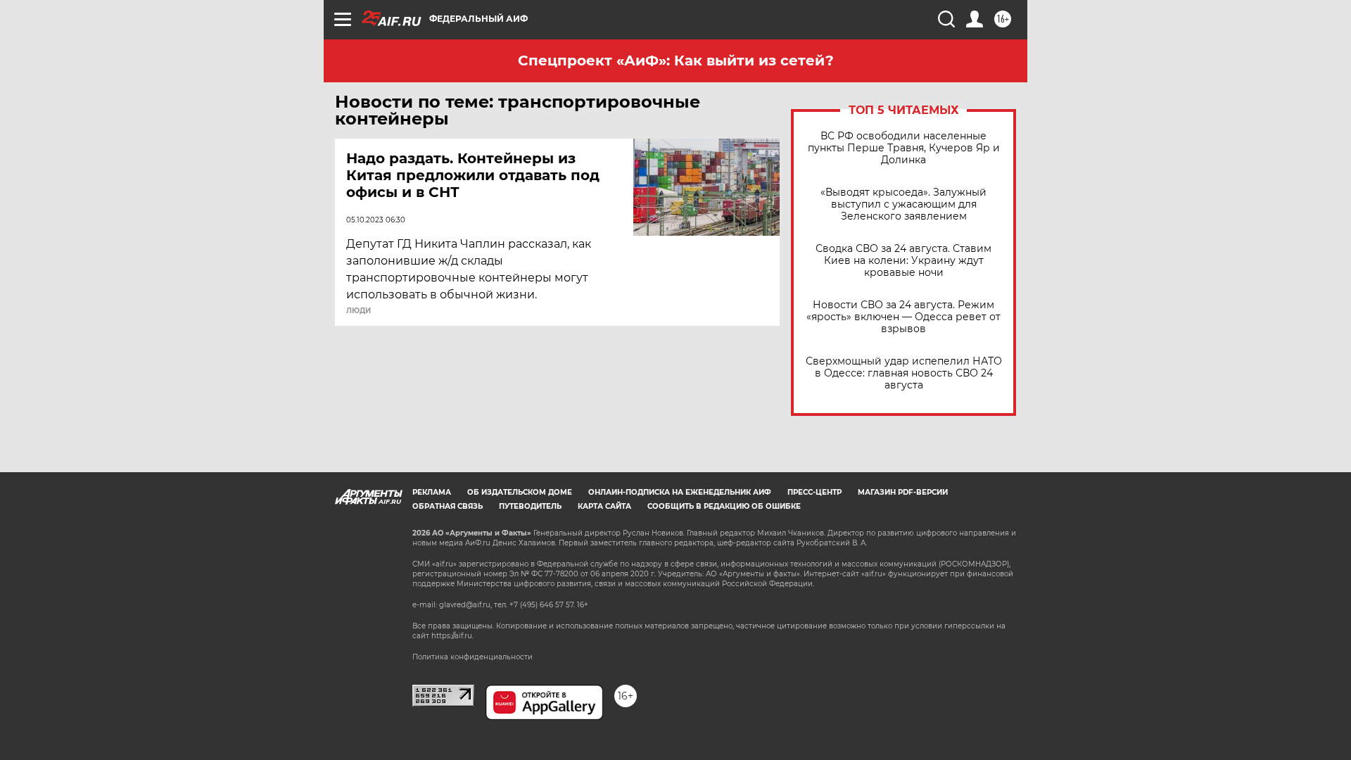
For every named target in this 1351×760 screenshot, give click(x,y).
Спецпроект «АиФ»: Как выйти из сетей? (676, 60)
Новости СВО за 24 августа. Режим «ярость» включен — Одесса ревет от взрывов (903, 317)
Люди (358, 311)
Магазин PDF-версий (903, 492)
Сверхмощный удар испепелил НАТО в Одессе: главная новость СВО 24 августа (904, 373)
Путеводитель (530, 506)
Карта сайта (604, 506)
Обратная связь (447, 506)
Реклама (431, 492)
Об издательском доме (519, 492)
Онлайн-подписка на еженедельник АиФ (679, 492)
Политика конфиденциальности (472, 656)
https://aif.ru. (452, 635)
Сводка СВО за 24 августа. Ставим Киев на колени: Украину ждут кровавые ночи (903, 261)
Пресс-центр (814, 492)
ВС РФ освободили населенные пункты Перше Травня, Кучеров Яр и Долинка (904, 148)
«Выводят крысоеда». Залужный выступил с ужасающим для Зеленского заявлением (903, 204)
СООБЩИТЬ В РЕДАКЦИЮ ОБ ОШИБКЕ (724, 506)
